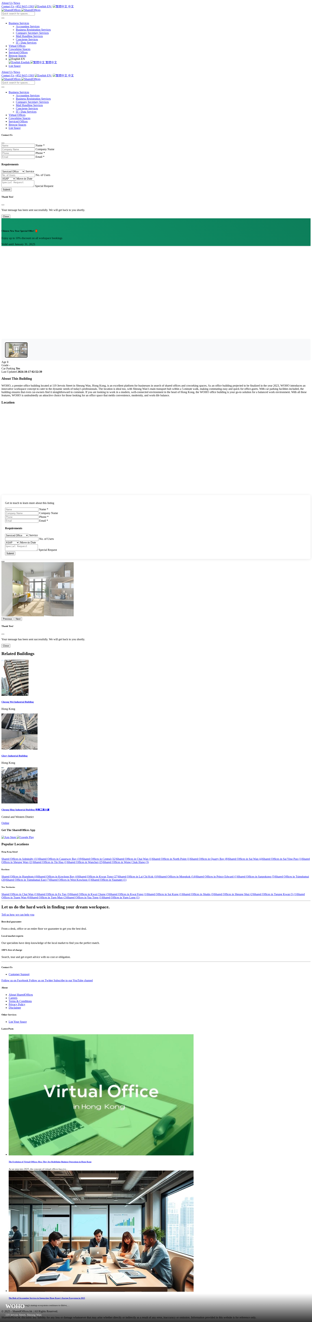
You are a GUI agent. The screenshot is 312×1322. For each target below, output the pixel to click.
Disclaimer (15, 1007)
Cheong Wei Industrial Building (17, 701)
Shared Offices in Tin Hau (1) (50, 862)
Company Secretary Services (32, 32)
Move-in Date (24, 178)
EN (49, 6)
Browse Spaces (17, 55)
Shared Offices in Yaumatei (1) (108, 879)
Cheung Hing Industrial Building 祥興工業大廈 (25, 809)
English (25, 62)
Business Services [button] (19, 23)
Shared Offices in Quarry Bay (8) (209, 858)
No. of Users (43, 175)
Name (40, 145)
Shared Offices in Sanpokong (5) (256, 876)
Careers (13, 997)
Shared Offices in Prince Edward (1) (216, 876)
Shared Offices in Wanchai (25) (85, 862)
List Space (15, 65)
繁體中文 (51, 62)
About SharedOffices (21, 994)
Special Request (44, 186)
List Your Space (18, 1021)
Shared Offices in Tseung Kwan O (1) (275, 894)
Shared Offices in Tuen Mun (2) (48, 897)
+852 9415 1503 (24, 6)
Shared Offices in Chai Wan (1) (134, 858)
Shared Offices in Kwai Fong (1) (128, 894)
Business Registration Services (33, 29)
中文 (70, 6)
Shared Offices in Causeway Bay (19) (60, 858)
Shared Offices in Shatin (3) (198, 894)
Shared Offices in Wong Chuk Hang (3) (126, 862)
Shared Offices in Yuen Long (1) (120, 897)
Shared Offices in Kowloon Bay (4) (58, 876)
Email (40, 156)
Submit (6, 189)
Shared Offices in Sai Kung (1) (164, 894)
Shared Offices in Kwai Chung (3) (89, 894)
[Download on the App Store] (9, 837)
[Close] (2, 143)
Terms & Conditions (20, 1001)
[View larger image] (16, 350)
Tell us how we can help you (17, 914)
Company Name (45, 149)
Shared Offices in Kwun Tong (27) (98, 876)
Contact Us (7, 6)
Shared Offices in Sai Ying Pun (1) (282, 858)
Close (6, 216)
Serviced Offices (18, 52)
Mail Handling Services (29, 36)
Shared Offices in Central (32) (99, 858)
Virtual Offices (17, 45)
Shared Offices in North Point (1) (171, 858)
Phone (40, 153)
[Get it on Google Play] (25, 837)
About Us (7, 3)
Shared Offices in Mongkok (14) (177, 876)
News (16, 3)
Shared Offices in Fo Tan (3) (53, 894)
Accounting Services (28, 26)
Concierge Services (27, 39)
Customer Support (19, 974)
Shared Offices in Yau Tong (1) (84, 897)
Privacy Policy (17, 1004)
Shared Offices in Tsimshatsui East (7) (28, 879)
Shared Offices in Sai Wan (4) (245, 858)
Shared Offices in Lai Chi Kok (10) (138, 876)
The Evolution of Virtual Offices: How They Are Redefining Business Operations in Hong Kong (50, 1162)
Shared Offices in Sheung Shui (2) (233, 894)
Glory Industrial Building (14, 755)
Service (30, 171)
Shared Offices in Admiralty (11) (20, 858)
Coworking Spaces (19, 49)
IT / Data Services (26, 42)
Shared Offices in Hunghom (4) (19, 876)
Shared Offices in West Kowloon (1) (70, 879)
